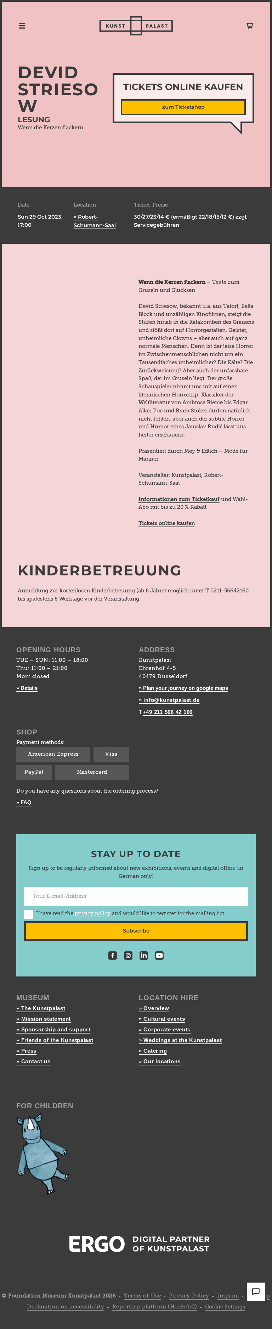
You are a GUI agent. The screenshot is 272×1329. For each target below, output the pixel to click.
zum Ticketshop (183, 107)
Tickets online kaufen (166, 523)
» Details (27, 688)
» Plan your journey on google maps (183, 688)
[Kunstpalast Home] (136, 25)
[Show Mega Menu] (22, 25)
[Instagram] (128, 956)
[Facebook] (112, 956)
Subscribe (136, 931)
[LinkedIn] (144, 956)
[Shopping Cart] (249, 25)
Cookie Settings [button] (225, 1307)
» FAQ (24, 802)
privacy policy (92, 913)
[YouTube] (159, 956)
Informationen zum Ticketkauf (179, 499)
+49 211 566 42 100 (168, 712)
